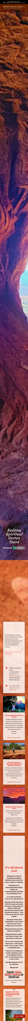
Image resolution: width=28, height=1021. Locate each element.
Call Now (19, 1016)
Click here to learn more (14, 737)
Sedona (15, 641)
